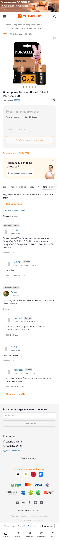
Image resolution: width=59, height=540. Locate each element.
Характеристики (18, 186)
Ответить (6, 253)
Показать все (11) (15, 394)
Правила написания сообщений (14, 210)
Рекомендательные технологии (29, 520)
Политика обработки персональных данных (29, 516)
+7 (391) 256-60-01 (12, 445)
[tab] (18, 187)
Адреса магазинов (12, 450)
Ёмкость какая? (10, 355)
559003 (17, 100)
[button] (6, 534)
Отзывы (34, 186)
